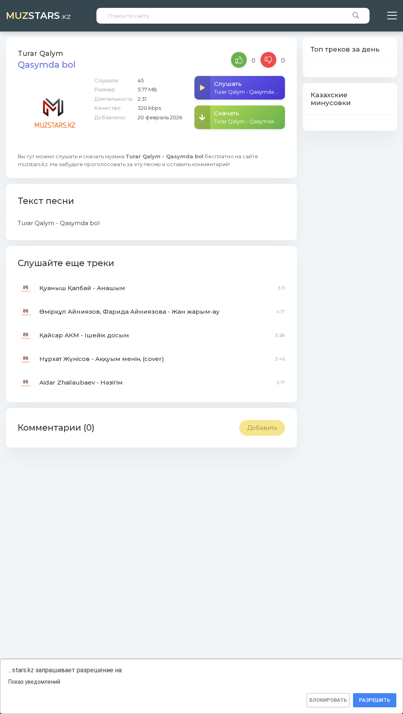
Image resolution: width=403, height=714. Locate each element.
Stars (38, 15)
